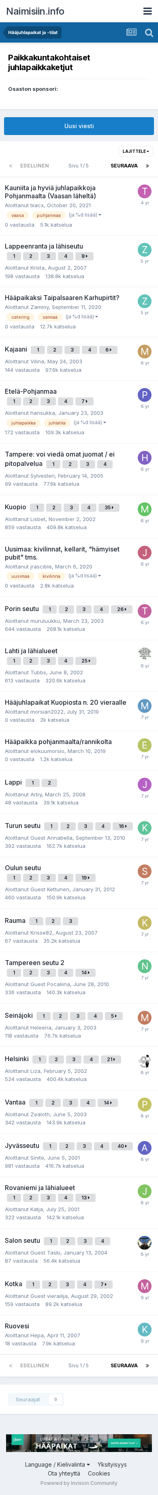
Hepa (37, 1335)
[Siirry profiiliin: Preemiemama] (145, 395)
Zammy (39, 307)
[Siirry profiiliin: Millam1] (145, 351)
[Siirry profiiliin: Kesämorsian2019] (145, 923)
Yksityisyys (112, 1464)
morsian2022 (47, 711)
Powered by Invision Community (79, 1483)
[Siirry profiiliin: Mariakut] (145, 509)
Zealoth (40, 1114)
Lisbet (37, 519)
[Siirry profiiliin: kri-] (145, 1329)
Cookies (99, 1473)
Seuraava (124, 166)
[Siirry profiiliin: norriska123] (145, 966)
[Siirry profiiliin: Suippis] (145, 871)
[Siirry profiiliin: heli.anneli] (145, 458)
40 (121, 1146)
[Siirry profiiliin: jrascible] (145, 553)
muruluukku (45, 621)
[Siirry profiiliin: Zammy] (145, 250)
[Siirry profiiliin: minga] (145, 654)
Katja (36, 1209)
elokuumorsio (47, 751)
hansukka (42, 413)
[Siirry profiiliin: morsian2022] (145, 706)
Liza (35, 1071)
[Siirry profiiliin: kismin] (145, 828)
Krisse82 (41, 932)
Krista (37, 267)
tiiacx (37, 205)
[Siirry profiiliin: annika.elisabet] (145, 1148)
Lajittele (135, 151)
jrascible (41, 566)
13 (84, 1198)
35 (108, 507)
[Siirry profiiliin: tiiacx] (145, 191)
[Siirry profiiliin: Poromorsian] (145, 1104)
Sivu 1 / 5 (79, 166)
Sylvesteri (42, 475)
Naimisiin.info (35, 11)
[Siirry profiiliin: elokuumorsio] (145, 745)
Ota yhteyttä (64, 1473)
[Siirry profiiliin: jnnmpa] (145, 1243)
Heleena (40, 1027)
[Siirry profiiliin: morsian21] (145, 1018)
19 (84, 878)
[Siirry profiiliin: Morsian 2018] (145, 1286)
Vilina (37, 361)
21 (110, 1059)
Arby (36, 794)
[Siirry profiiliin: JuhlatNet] (145, 1191)
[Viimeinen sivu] (147, 166)
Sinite (37, 1157)
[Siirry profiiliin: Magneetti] (145, 1061)
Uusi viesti (79, 125)
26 (121, 609)
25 (85, 661)
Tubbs (38, 672)
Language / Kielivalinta (56, 1464)
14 (84, 972)
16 (122, 826)
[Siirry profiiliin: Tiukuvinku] (145, 611)
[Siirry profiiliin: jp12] (145, 784)
